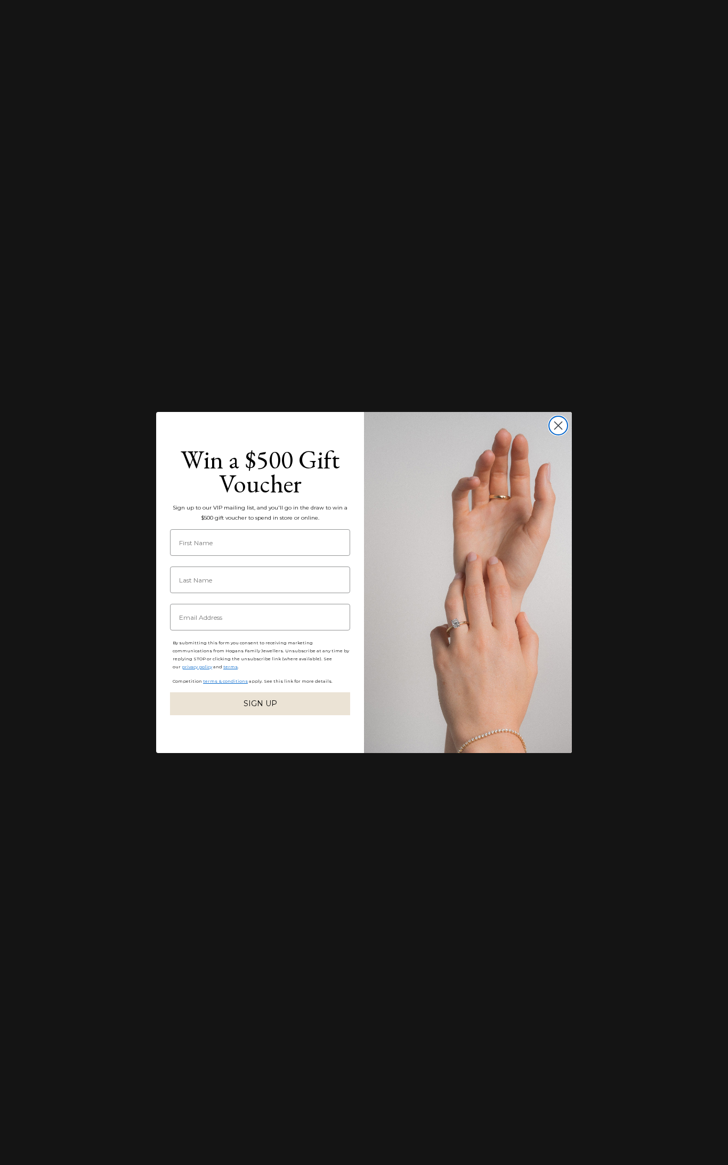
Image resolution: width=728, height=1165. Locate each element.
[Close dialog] (558, 425)
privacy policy (197, 666)
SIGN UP (260, 703)
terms (230, 666)
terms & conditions (225, 681)
